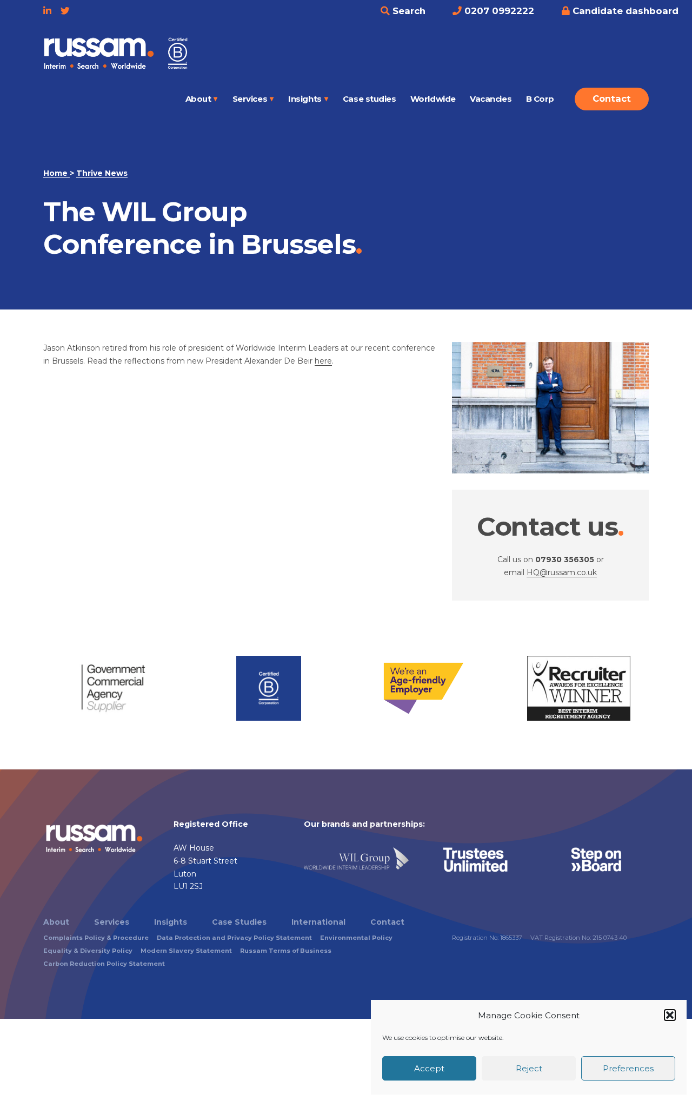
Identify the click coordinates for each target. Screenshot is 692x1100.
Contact (612, 98)
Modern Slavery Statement (186, 950)
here (323, 361)
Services (249, 99)
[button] (669, 1015)
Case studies (369, 99)
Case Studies (239, 922)
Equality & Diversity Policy (87, 950)
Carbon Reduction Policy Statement (104, 963)
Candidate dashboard (624, 10)
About (198, 99)
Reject (529, 1068)
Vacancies (490, 99)
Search (407, 10)
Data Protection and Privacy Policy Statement (234, 937)
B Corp (540, 99)
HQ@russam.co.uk (562, 572)
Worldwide (433, 99)
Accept (429, 1068)
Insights (304, 99)
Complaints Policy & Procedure (96, 937)
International (318, 922)
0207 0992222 (498, 10)
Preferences (628, 1068)
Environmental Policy (356, 937)
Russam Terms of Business (285, 950)
